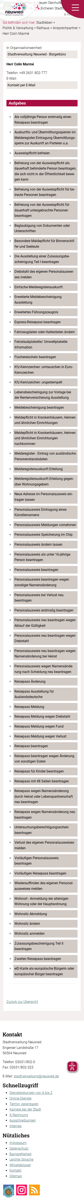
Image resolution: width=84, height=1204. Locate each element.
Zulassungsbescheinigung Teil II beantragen (38, 946)
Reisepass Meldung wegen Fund (39, 726)
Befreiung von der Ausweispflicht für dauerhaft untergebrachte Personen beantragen (41, 210)
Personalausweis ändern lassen (38, 544)
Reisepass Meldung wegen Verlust (40, 736)
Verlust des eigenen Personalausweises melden (44, 845)
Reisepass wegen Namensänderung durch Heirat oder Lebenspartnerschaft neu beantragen (43, 796)
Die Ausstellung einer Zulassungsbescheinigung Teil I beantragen (42, 259)
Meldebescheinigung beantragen (39, 407)
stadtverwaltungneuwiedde (36, 1076)
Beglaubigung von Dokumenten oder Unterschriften (42, 228)
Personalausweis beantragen (36, 570)
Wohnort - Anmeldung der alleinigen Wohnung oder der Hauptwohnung (41, 901)
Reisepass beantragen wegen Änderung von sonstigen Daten (44, 759)
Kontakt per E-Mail (21, 85)
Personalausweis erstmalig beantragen (43, 610)
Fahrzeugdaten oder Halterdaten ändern (44, 332)
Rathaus (43, 28)
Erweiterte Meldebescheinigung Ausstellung (38, 299)
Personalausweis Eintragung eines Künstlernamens (40, 512)
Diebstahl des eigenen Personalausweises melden (44, 274)
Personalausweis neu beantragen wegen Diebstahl (45, 638)
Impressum (17, 1143)
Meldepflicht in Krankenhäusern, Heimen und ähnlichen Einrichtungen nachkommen (45, 438)
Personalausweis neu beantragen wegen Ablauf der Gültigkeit (45, 623)
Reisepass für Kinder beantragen (39, 771)
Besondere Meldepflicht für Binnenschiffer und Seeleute (44, 244)
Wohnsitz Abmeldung (30, 914)
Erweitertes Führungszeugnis (36, 312)
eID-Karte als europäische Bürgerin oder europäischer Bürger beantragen (44, 971)
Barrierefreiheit (20, 1154)
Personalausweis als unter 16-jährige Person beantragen (42, 557)
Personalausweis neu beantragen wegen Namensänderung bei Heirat (45, 654)
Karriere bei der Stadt (25, 1109)
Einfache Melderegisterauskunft (38, 287)
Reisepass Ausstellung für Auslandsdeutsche (34, 694)
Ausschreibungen (22, 1120)
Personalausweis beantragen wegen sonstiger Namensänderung (41, 582)
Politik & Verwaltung (18, 28)
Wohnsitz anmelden (29, 933)
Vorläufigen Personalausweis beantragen (36, 861)
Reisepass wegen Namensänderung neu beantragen (44, 814)
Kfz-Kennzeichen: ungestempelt (38, 382)
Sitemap (15, 1176)
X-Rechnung (18, 1115)
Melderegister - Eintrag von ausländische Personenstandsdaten (45, 456)
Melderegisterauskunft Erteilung (38, 469)
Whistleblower (20, 1165)
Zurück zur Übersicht (22, 1002)
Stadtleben (44, 22)
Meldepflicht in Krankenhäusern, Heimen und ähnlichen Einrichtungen (45, 420)
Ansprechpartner (65, 28)
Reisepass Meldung (29, 707)
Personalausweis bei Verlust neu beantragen (39, 598)
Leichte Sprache (21, 1159)
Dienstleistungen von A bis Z (31, 1093)
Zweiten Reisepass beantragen (37, 959)
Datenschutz (18, 1148)
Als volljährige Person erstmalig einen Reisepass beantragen (42, 119)
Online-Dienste (20, 1098)
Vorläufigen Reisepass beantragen (40, 873)
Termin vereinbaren (24, 1104)
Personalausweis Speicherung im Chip (43, 535)
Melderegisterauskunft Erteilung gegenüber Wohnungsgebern (44, 481)
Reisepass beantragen (31, 746)
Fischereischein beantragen (35, 357)
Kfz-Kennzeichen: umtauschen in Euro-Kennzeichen (43, 370)
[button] (75, 7)
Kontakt (15, 1170)
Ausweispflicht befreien (32, 153)
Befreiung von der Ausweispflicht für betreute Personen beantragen (44, 192)
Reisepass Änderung (29, 681)
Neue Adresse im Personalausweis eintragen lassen (43, 497)
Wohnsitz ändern (27, 924)
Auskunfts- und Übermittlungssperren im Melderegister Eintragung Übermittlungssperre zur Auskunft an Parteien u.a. (45, 137)
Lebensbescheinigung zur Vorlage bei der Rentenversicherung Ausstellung (42, 395)
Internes (15, 1126)
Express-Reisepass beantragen (37, 322)
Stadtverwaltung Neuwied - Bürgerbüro (37, 54)
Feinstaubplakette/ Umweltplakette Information (40, 344)
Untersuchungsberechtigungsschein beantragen (41, 830)
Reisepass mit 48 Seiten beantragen (41, 781)
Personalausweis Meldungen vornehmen (45, 525)
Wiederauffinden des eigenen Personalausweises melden (43, 886)
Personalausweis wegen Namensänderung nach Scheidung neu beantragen (43, 669)
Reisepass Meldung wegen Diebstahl (42, 716)
